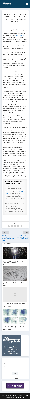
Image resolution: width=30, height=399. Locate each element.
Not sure (6, 370)
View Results (15, 378)
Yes (5, 363)
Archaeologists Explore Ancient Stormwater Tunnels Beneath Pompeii (14, 262)
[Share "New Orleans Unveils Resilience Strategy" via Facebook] (9, 226)
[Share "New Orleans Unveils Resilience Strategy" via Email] (17, 226)
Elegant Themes (12, 395)
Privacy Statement (10, 397)
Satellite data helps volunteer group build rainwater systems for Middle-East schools (14, 327)
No (5, 366)
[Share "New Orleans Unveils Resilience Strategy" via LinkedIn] (15, 226)
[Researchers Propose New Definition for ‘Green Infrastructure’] (15, 273)
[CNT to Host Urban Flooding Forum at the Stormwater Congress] (15, 294)
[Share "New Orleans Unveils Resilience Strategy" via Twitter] (12, 226)
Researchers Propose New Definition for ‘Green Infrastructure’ (13, 283)
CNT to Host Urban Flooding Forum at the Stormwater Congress (14, 304)
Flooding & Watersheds (17, 19)
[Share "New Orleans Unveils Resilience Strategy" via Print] (20, 226)
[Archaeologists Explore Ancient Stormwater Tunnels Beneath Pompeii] (15, 253)
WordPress (25, 395)
